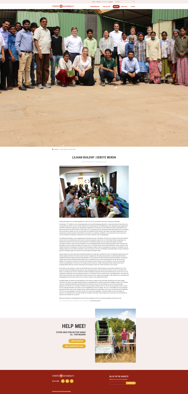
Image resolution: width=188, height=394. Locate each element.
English (111, 2)
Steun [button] (133, 6)
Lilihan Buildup (95, 301)
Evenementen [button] (95, 6)
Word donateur (77, 341)
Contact (98, 2)
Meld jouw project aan (74, 346)
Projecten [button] (107, 6)
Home (93, 2)
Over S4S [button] (124, 6)
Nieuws (116, 6)
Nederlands (105, 2)
